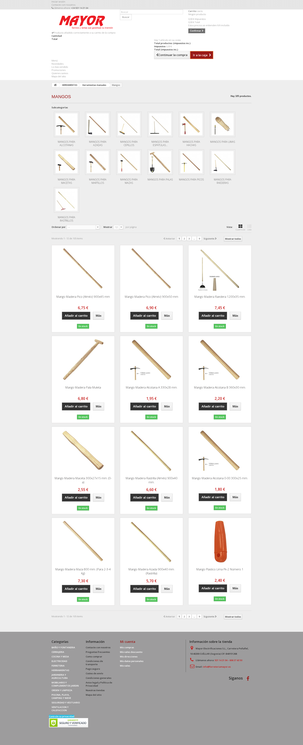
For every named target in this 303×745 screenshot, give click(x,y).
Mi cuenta (127, 641)
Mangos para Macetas (66, 181)
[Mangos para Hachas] (191, 124)
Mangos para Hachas (191, 143)
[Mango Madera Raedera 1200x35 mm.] (220, 269)
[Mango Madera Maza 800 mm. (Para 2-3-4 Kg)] (83, 541)
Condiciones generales (98, 678)
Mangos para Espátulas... (160, 143)
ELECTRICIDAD (59, 661)
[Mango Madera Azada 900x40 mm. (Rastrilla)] (151, 541)
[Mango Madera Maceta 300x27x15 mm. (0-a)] (83, 450)
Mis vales (125, 665)
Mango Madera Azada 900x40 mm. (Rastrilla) (151, 571)
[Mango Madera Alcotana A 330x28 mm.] (151, 359)
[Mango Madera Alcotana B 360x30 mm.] (220, 359)
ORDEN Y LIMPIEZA (62, 690)
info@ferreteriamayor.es (217, 666)
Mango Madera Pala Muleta (83, 387)
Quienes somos (60, 73)
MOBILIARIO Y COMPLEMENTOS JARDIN (65, 684)
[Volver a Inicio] (55, 85)
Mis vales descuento (131, 652)
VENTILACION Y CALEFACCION (60, 709)
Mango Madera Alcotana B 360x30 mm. (220, 387)
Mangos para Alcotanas (66, 143)
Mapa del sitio (59, 76)
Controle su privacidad (61, 716)
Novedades (57, 63)
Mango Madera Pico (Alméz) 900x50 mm (151, 297)
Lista (249, 229)
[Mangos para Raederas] (222, 162)
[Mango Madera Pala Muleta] (83, 359)
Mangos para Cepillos (129, 143)
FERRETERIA (58, 665)
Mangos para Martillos (97, 181)
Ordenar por (59, 227)
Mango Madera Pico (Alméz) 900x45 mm (83, 297)
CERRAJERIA (58, 652)
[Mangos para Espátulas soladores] (160, 124)
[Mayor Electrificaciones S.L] (83, 21)
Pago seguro (93, 668)
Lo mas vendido (60, 66)
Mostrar (107, 227)
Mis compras (127, 647)
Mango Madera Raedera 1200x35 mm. (219, 297)
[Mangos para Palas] (160, 162)
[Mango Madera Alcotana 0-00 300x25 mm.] (220, 450)
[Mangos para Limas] (222, 124)
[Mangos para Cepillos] (129, 124)
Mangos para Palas (160, 179)
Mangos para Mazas (129, 181)
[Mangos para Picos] (191, 162)
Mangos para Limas (222, 141)
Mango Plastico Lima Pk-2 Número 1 (219, 569)
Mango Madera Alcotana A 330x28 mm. (151, 387)
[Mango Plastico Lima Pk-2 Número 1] (220, 541)
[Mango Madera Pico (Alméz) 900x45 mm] (83, 269)
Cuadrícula (240, 229)
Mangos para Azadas (97, 143)
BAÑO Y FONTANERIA (63, 647)
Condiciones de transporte (94, 663)
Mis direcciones (128, 656)
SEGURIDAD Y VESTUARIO (66, 702)
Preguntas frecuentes (98, 652)
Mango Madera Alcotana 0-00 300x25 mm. (220, 478)
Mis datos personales (131, 661)
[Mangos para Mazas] (129, 162)
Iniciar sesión (58, 1)
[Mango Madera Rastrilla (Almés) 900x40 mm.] (151, 450)
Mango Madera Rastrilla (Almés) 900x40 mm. (151, 480)
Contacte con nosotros (63, 4)
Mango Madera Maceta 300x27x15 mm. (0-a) (83, 480)
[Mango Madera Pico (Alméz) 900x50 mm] (151, 269)
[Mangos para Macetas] (66, 162)
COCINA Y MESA (60, 656)
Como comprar (94, 656)
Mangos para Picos (191, 179)
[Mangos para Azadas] (97, 124)
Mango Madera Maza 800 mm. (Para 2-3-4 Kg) (83, 571)
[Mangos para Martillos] (97, 162)
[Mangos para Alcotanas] (66, 124)
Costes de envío (94, 673)
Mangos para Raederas (222, 181)
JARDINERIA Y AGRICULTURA (60, 676)
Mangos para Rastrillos (66, 219)
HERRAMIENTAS (60, 670)
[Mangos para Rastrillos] (66, 200)
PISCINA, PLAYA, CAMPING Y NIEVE (61, 696)
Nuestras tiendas (95, 690)
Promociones (59, 70)
